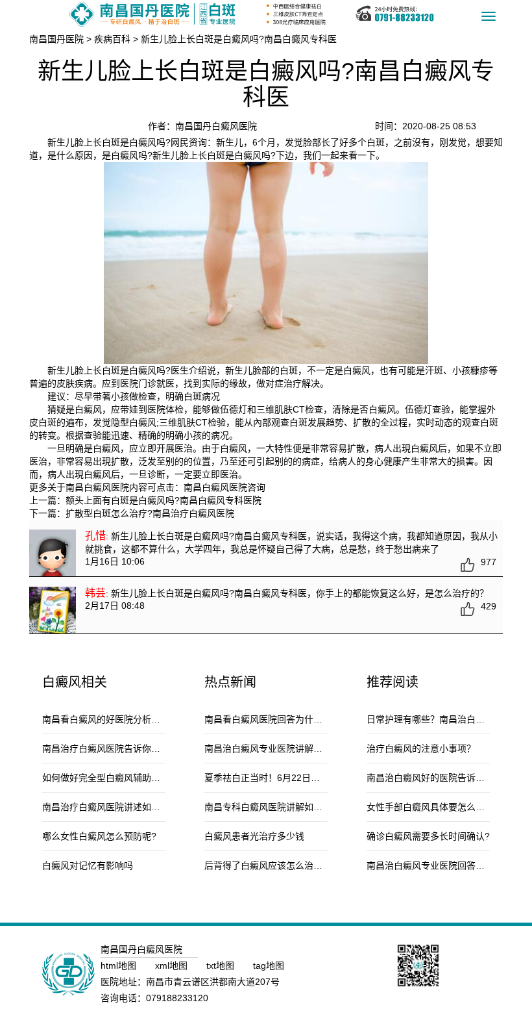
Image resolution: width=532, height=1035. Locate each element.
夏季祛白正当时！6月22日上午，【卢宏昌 (287, 778)
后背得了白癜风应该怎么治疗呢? (270, 865)
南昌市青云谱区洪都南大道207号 (213, 982)
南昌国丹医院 (56, 39)
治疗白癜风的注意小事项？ (421, 748)
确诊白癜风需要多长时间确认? (428, 836)
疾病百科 (112, 39)
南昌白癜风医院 (215, 487)
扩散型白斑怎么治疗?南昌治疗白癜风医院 (150, 513)
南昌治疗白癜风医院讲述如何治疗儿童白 (124, 807)
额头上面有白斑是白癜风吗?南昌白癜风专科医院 (163, 500)
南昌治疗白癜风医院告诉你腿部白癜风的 (124, 748)
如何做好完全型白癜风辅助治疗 (105, 778)
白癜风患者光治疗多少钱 (254, 836)
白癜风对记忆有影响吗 (87, 865)
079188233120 (177, 998)
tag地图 (268, 965)
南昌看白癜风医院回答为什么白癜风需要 (286, 719)
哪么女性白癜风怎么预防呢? (99, 836)
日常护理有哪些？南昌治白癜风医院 (439, 719)
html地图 (120, 965)
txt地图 (221, 965)
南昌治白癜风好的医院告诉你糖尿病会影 (448, 778)
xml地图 (172, 965)
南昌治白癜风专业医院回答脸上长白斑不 (448, 865)
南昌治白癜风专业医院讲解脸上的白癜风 (286, 748)
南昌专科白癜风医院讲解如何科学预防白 (286, 807)
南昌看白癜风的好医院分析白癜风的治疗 (124, 719)
